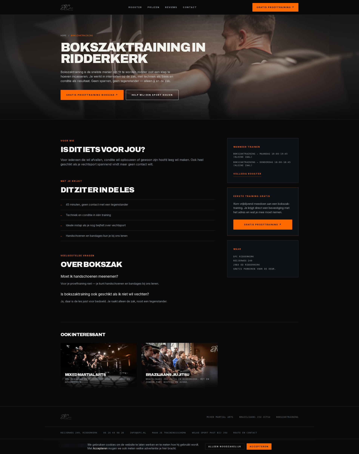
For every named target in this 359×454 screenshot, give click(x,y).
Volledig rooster (247, 173)
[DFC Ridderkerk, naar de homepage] (67, 7)
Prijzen (153, 7)
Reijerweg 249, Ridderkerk (79, 433)
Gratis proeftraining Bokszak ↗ (92, 95)
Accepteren (259, 446)
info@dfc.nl (138, 433)
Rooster (135, 7)
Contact (190, 7)
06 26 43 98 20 (113, 433)
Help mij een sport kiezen (152, 95)
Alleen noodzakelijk (224, 446)
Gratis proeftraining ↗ (275, 7)
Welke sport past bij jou (209, 433)
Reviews (171, 7)
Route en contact (245, 433)
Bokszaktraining (287, 417)
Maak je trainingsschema (169, 433)
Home (64, 35)
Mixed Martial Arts (220, 417)
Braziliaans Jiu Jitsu (254, 417)
